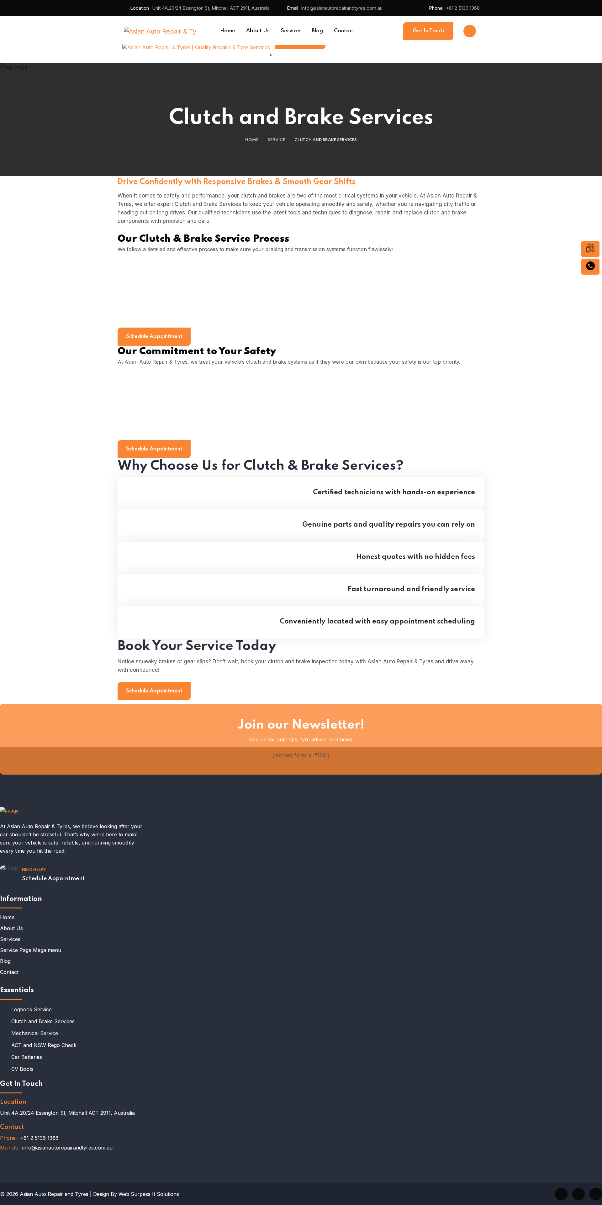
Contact (9, 972)
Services (10, 939)
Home (251, 140)
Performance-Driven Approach (168, 401)
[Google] (578, 1194)
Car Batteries (26, 1057)
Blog (5, 961)
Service (276, 140)
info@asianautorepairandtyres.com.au (342, 8)
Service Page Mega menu (30, 950)
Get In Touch (428, 31)
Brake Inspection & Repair (161, 289)
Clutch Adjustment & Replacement (173, 313)
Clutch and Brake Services (43, 1021)
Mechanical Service (34, 1033)
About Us (11, 928)
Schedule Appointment (154, 336)
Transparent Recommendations (169, 426)
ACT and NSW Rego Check (44, 1045)
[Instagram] (595, 1194)
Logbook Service (31, 1009)
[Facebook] (561, 1194)
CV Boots (22, 1069)
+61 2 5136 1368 (463, 8)
